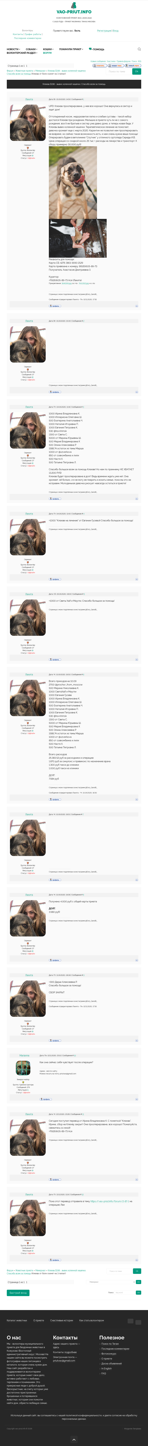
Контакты (18, 34)
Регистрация (104, 30)
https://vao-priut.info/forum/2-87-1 (109, 1201)
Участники (111, 61)
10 (75, 1056)
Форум (10, 71)
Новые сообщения (98, 61)
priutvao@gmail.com (64, 1360)
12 (83, 1195)
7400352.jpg (84, 283)
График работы (33, 34)
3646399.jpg (66, 283)
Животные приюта (24, 71)
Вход (115, 30)
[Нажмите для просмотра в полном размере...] (73, 182)
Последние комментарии (27, 38)
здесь (56, 1347)
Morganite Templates (132, 1429)
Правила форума (124, 61)
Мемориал (40, 71)
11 (83, 1114)
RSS (139, 61)
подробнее (70, 1352)
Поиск (134, 61)
